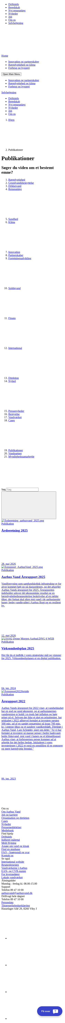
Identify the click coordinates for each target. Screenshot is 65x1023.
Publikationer (15, 450)
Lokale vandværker (12, 877)
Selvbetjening (15, 23)
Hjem (11, 119)
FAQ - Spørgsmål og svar (15, 852)
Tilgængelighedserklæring (15, 905)
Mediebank (7, 830)
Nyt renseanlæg (16, 10)
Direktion (13, 377)
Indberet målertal (10, 839)
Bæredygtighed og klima (21, 64)
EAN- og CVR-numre (13, 871)
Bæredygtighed (16, 179)
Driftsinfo (13, 4)
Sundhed (13, 219)
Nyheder (13, 13)
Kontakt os (7, 855)
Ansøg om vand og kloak (15, 846)
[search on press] (28, 505)
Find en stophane (10, 849)
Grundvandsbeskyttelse (21, 182)
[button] (11, 74)
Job (10, 16)
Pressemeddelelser (11, 827)
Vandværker (15, 417)
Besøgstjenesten (10, 864)
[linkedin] (34, 938)
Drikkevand (14, 185)
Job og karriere (9, 814)
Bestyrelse (14, 414)
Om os (12, 19)
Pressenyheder (16, 411)
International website (12, 861)
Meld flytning (8, 842)
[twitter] (34, 991)
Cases (4, 821)
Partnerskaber (15, 255)
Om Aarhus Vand (10, 811)
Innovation (14, 252)
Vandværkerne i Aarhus (14, 867)
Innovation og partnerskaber (23, 61)
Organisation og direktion (15, 817)
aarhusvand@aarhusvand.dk (16, 893)
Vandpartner (15, 453)
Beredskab (14, 7)
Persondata (7, 902)
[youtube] (34, 1018)
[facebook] (34, 965)
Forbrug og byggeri (19, 67)
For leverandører (10, 874)
